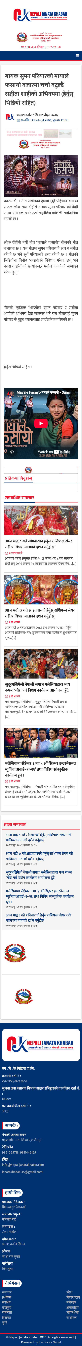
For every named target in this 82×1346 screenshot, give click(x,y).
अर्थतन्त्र (6, 1297)
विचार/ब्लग (73, 1297)
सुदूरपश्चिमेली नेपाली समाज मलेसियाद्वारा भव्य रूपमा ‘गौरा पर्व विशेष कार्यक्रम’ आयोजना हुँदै (37, 687)
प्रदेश (69, 1292)
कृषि (4, 1322)
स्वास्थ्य (6, 1302)
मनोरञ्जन (71, 1302)
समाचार (7, 1292)
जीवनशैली (72, 1312)
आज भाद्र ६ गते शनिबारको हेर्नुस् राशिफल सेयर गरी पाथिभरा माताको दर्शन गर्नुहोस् (38, 918)
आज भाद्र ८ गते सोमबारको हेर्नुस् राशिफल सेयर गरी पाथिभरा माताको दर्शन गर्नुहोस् (38, 544)
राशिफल (71, 1318)
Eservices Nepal (50, 1342)
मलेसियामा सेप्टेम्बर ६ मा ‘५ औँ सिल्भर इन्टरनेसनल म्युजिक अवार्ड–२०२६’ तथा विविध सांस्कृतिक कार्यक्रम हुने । (40, 769)
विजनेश (6, 1318)
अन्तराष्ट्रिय (72, 1307)
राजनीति (7, 1312)
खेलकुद (6, 1307)
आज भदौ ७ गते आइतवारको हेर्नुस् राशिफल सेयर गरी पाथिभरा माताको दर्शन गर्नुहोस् (40, 613)
